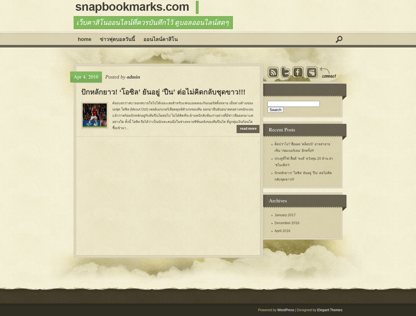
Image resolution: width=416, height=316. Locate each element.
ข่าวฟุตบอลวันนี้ (117, 39)
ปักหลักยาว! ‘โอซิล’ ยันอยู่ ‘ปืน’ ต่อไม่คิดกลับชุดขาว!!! (163, 92)
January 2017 (285, 215)
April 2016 (282, 231)
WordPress (285, 310)
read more (248, 129)
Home (84, 39)
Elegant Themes (329, 310)
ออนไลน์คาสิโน (160, 39)
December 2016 (287, 223)
